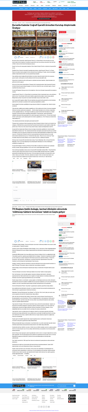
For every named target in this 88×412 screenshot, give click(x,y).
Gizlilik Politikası (39, 410)
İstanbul (14, 355)
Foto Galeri (47, 5)
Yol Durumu (64, 390)
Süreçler (26, 355)
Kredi (68, 8)
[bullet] (28, 200)
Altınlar (31, 8)
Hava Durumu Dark (16, 395)
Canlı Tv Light (14, 398)
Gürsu (18, 158)
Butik (14, 158)
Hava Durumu (36, 390)
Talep (31, 355)
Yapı (34, 355)
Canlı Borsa (21, 8)
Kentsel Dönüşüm (21, 355)
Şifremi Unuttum (60, 398)
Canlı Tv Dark (24, 395)
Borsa (50, 8)
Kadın (42, 5)
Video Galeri (52, 397)
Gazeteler (66, 5)
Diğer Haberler (55, 8)
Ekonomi (32, 5)
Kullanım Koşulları (51, 410)
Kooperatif (25, 158)
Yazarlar (59, 5)
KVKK (47, 410)
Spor (38, 5)
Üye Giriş (59, 395)
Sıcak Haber (52, 402)
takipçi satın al (25, 402)
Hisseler (35, 8)
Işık (21, 158)
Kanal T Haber (14, 22)
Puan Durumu (44, 390)
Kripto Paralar (72, 390)
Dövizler (26, 8)
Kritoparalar (45, 8)
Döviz (60, 8)
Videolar (54, 5)
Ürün (30, 158)
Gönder (15, 200)
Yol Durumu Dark (15, 397)
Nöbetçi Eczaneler (25, 398)
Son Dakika (14, 5)
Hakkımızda (31, 410)
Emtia (64, 8)
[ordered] (27, 200)
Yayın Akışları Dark (25, 397)
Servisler (21, 5)
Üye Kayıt (59, 397)
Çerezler (44, 410)
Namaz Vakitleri (20, 390)
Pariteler (39, 8)
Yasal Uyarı (57, 410)
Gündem (27, 5)
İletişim (35, 410)
